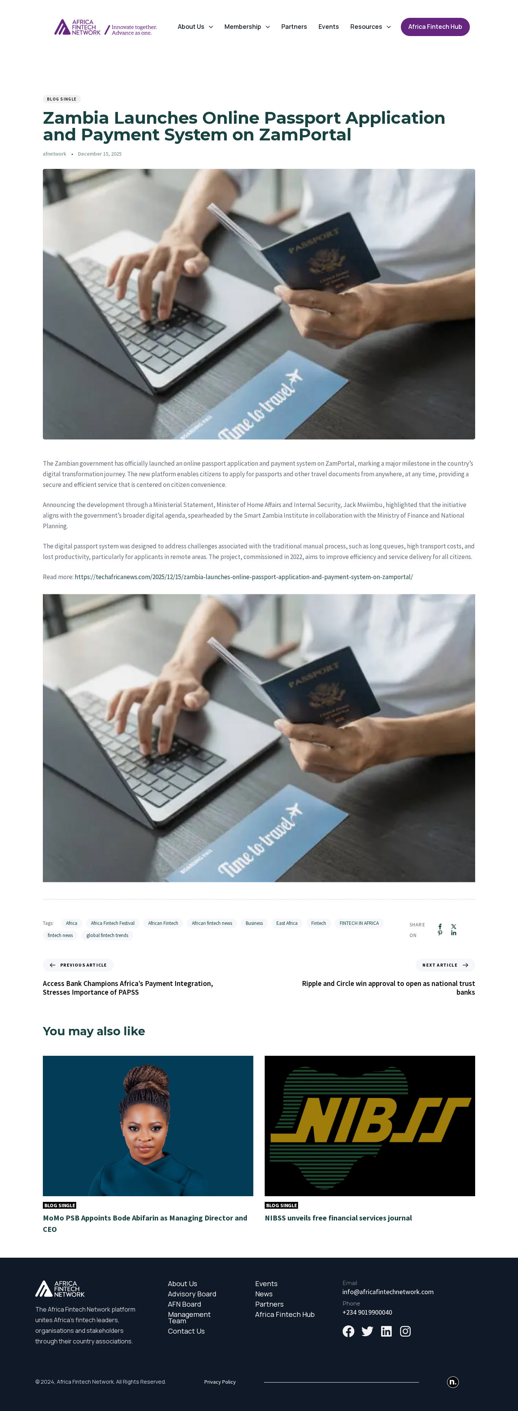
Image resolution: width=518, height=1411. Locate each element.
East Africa (287, 923)
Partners (294, 26)
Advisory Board (192, 1294)
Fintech (318, 923)
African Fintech (163, 923)
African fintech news (212, 923)
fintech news (60, 935)
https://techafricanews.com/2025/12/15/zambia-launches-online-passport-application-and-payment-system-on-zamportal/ (244, 577)
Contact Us (186, 1331)
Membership (242, 26)
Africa (71, 923)
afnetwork (54, 153)
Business (254, 923)
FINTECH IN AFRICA (359, 923)
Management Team (189, 1317)
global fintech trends (107, 935)
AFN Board (184, 1304)
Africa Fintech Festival (113, 923)
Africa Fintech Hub (285, 1314)
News (264, 1294)
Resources (366, 26)
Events (329, 26)
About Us (191, 26)
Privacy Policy (220, 1381)
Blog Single (62, 99)
